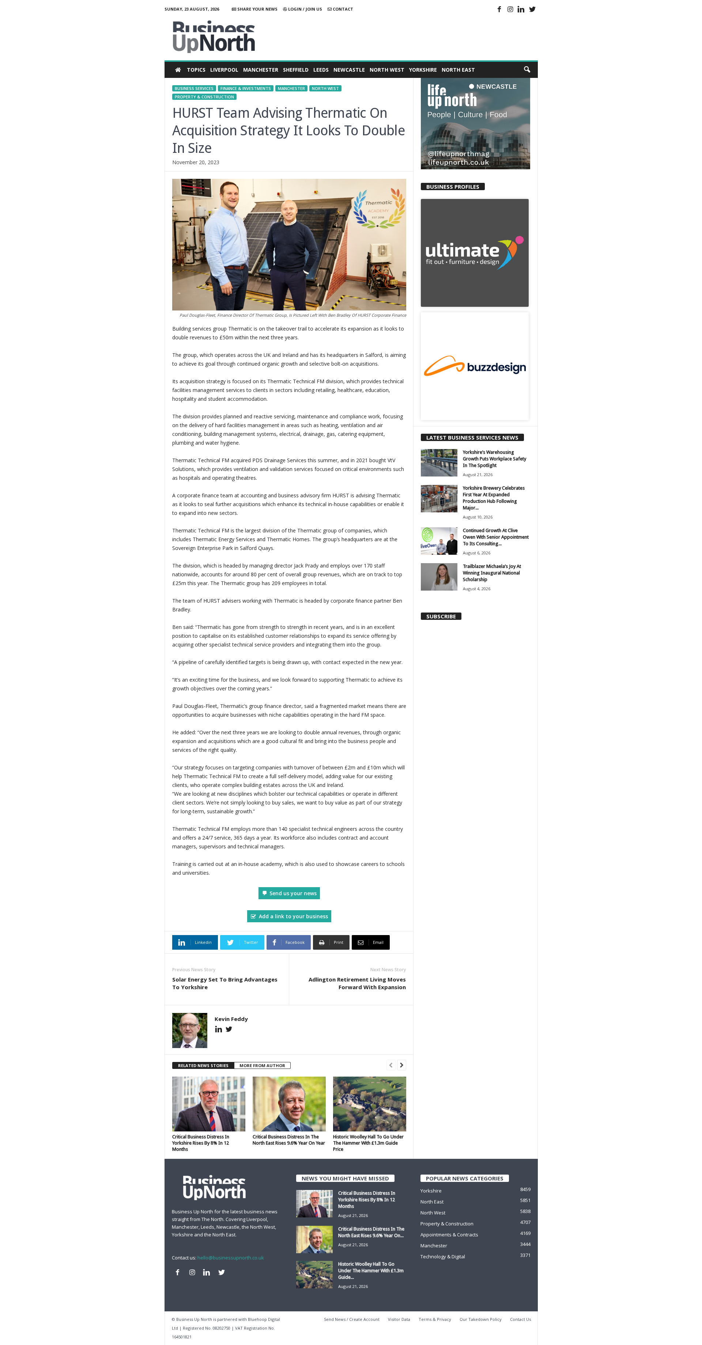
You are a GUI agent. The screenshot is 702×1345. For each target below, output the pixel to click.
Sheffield (296, 69)
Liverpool (224, 69)
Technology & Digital (442, 1256)
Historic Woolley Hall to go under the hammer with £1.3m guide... (371, 1270)
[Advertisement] (405, 36)
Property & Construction (204, 96)
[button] (527, 70)
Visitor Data (399, 1319)
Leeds (321, 69)
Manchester (260, 69)
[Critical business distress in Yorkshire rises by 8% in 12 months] (208, 1104)
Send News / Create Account (352, 1319)
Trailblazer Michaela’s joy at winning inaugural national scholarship (492, 573)
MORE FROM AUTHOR (262, 1065)
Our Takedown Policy (481, 1319)
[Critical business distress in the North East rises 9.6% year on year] (289, 1104)
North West (387, 69)
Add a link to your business (293, 916)
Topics (196, 69)
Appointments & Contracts (449, 1234)
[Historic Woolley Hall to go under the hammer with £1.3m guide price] (369, 1104)
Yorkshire (423, 69)
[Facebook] (499, 10)
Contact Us (520, 1319)
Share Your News (257, 9)
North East (458, 69)
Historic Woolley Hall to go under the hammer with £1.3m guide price (368, 1143)
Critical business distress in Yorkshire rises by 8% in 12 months (200, 1143)
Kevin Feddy (231, 1018)
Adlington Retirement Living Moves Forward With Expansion (357, 983)
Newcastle (349, 69)
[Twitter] (532, 10)
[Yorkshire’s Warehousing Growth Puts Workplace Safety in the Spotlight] (439, 462)
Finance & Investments (245, 88)
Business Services (194, 88)
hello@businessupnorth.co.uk (230, 1257)
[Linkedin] (521, 10)
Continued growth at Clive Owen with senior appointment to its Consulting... (496, 537)
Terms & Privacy (435, 1319)
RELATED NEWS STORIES (203, 1065)
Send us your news (293, 893)
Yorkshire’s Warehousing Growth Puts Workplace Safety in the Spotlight (494, 458)
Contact (342, 9)
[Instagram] (510, 10)
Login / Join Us (304, 9)
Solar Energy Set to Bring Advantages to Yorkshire (225, 983)
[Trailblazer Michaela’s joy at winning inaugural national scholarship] (439, 577)
